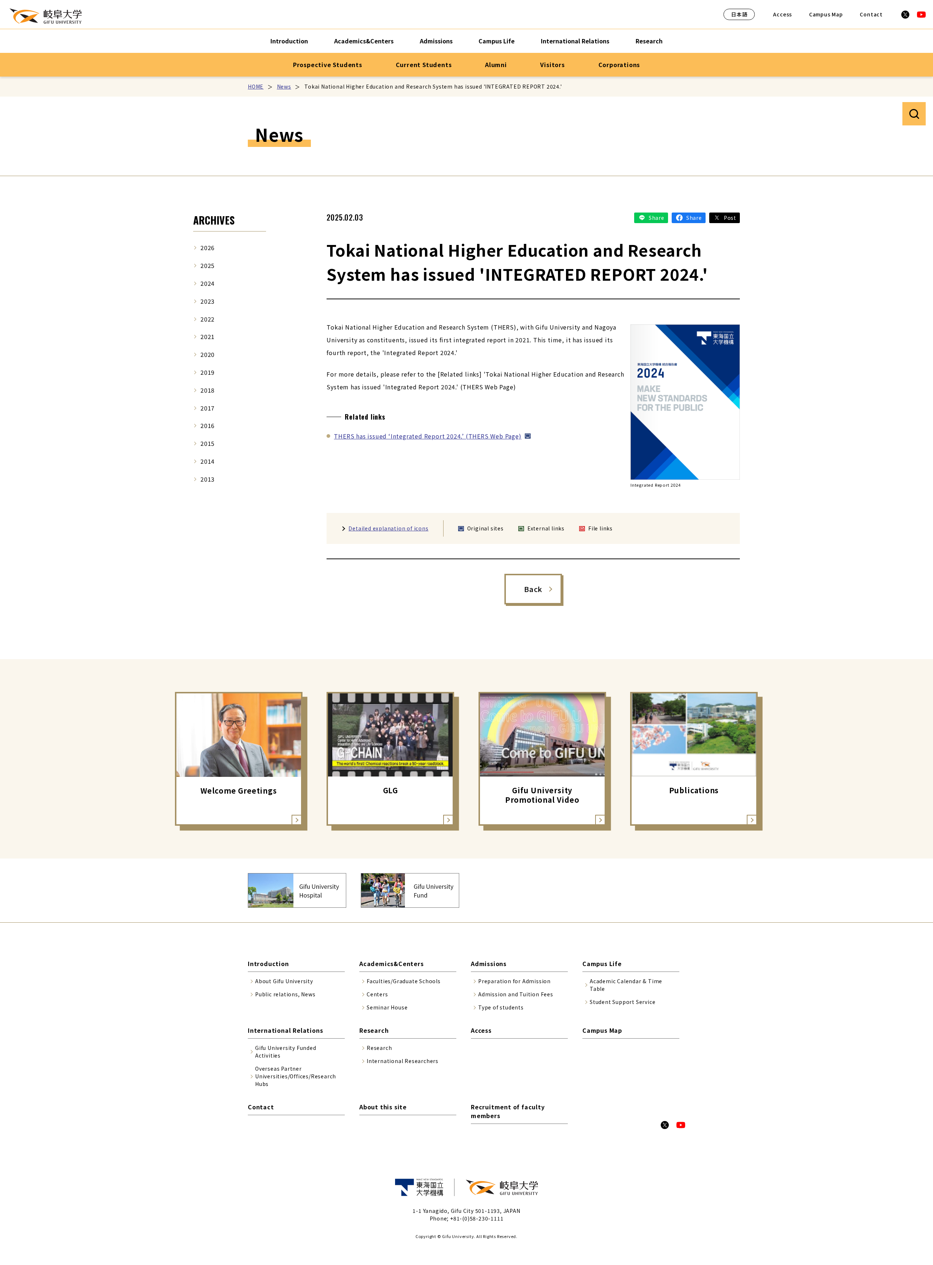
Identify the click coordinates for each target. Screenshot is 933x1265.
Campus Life (497, 40)
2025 (207, 265)
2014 (207, 461)
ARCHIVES (214, 220)
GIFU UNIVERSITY (45, 16)
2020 (207, 354)
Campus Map (826, 14)
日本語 (739, 14)
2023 (207, 301)
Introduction (289, 40)
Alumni (496, 64)
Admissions (436, 40)
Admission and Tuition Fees (515, 994)
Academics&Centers (364, 40)
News (284, 86)
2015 (207, 443)
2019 (207, 372)
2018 (207, 390)
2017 (207, 408)
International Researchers (402, 1060)
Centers (377, 994)
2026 (207, 247)
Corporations (619, 64)
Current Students (424, 64)
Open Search (914, 113)
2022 (207, 319)
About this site (383, 1106)
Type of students (501, 1007)
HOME (255, 86)
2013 (207, 479)
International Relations (575, 40)
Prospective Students (327, 64)
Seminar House (387, 1007)
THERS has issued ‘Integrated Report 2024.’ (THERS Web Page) (427, 436)
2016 (207, 425)
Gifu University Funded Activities (285, 1051)
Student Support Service (622, 1001)
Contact (871, 14)
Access (782, 14)
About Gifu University (284, 981)
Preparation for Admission (514, 981)
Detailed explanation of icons (388, 528)
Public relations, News (285, 994)
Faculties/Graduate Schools (404, 981)
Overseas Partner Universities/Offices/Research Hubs (295, 1076)
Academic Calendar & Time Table (626, 984)
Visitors (552, 64)
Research (649, 40)
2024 (207, 283)
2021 (207, 336)
